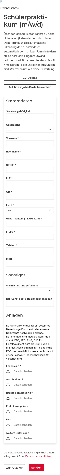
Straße (11, 165)
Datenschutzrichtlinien (38, 456)
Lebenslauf (13, 365)
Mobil (9, 258)
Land (10, 205)
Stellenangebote (9, 7)
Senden (36, 467)
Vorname (12, 138)
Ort (9, 191)
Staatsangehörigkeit (18, 111)
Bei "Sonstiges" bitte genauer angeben (29, 298)
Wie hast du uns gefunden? (22, 285)
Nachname (13, 151)
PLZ (9, 178)
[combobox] (30, 130)
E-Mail (10, 232)
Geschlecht (13, 124)
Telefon (11, 245)
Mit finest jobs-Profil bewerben (30, 87)
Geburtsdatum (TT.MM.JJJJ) (24, 218)
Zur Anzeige (14, 467)
